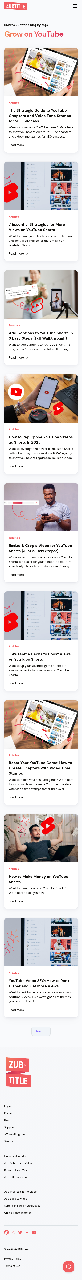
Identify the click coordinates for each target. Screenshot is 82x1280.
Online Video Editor (16, 1156)
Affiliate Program (14, 1134)
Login (7, 1106)
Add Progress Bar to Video (20, 1191)
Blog (6, 1120)
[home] (15, 6)
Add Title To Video (15, 1177)
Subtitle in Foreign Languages (22, 1205)
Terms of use (12, 1265)
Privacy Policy (12, 1258)
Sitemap (9, 1141)
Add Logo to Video (15, 1198)
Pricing (8, 1113)
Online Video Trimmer (17, 1212)
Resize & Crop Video (16, 1170)
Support (9, 1127)
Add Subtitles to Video (18, 1163)
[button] (74, 6)
